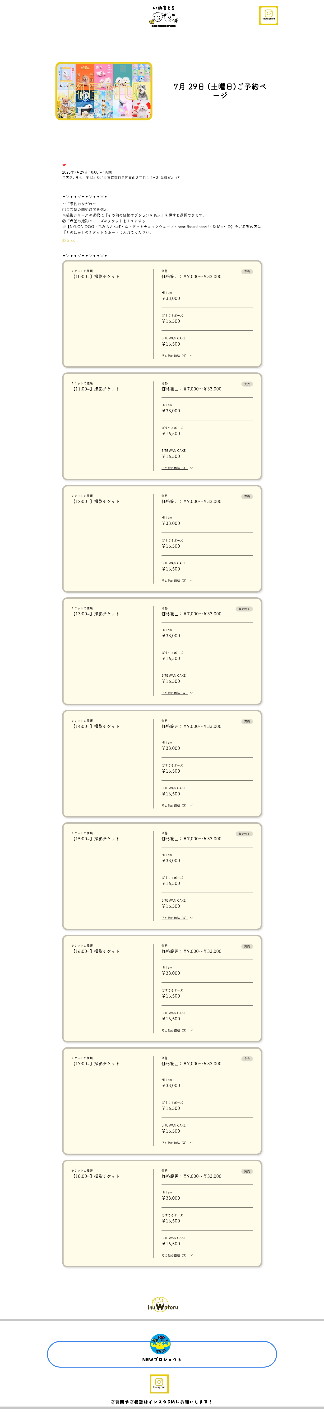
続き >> (68, 240)
